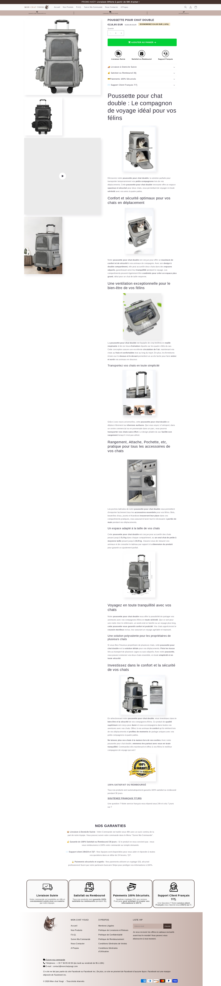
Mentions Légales (106, 926)
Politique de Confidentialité (110, 935)
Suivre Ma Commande (80, 939)
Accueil (74, 926)
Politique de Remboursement (111, 939)
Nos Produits (76, 930)
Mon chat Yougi (57, 981)
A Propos (75, 948)
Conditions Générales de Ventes (112, 944)
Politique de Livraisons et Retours (113, 930)
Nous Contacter (77, 944)
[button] (185, 7)
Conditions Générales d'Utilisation (108, 949)
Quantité (111, 28)
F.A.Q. (73, 935)
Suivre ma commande (55, 960)
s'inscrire (167, 926)
